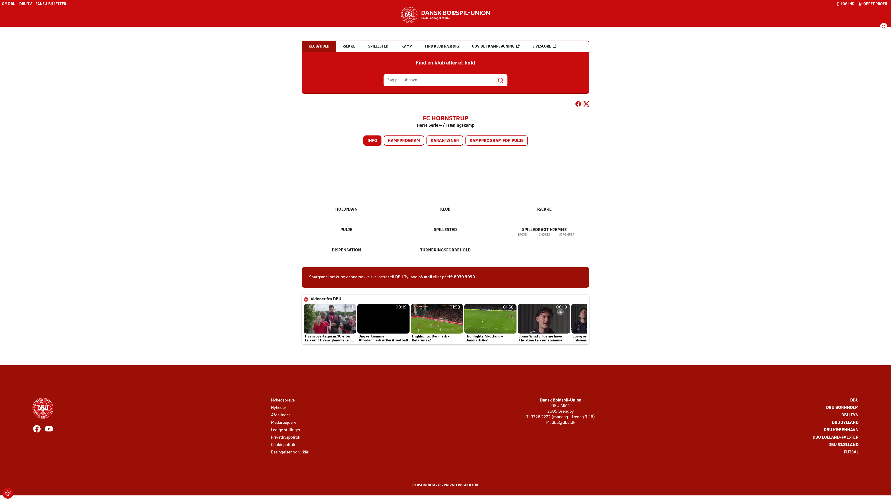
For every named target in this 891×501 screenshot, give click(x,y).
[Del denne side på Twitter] (586, 105)
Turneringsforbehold (445, 250)
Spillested (445, 230)
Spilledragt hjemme (544, 230)
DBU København (841, 430)
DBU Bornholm (842, 408)
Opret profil (875, 4)
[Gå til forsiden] (445, 15)
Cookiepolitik (283, 445)
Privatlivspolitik (285, 438)
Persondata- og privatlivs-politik (445, 485)
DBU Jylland (845, 423)
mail (428, 277)
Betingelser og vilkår (290, 452)
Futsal (851, 452)
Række (544, 210)
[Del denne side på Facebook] (578, 105)
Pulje (346, 230)
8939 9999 (464, 277)
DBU (854, 400)
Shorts (544, 234)
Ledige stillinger (285, 430)
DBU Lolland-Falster (836, 438)
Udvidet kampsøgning (493, 46)
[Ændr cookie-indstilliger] (7, 493)
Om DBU (9, 4)
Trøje (522, 234)
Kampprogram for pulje (497, 141)
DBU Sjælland (843, 445)
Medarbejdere (283, 423)
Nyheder (278, 408)
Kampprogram (404, 141)
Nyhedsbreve (283, 400)
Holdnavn (346, 210)
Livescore (542, 46)
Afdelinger (280, 415)
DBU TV (25, 4)
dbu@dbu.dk (563, 423)
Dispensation (346, 250)
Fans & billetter (51, 4)
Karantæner (445, 141)
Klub (445, 210)
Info (372, 141)
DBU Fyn (850, 415)
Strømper (567, 234)
